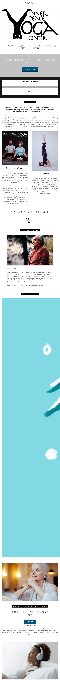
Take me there (30, 69)
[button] (3, 2)
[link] (29, 3)
